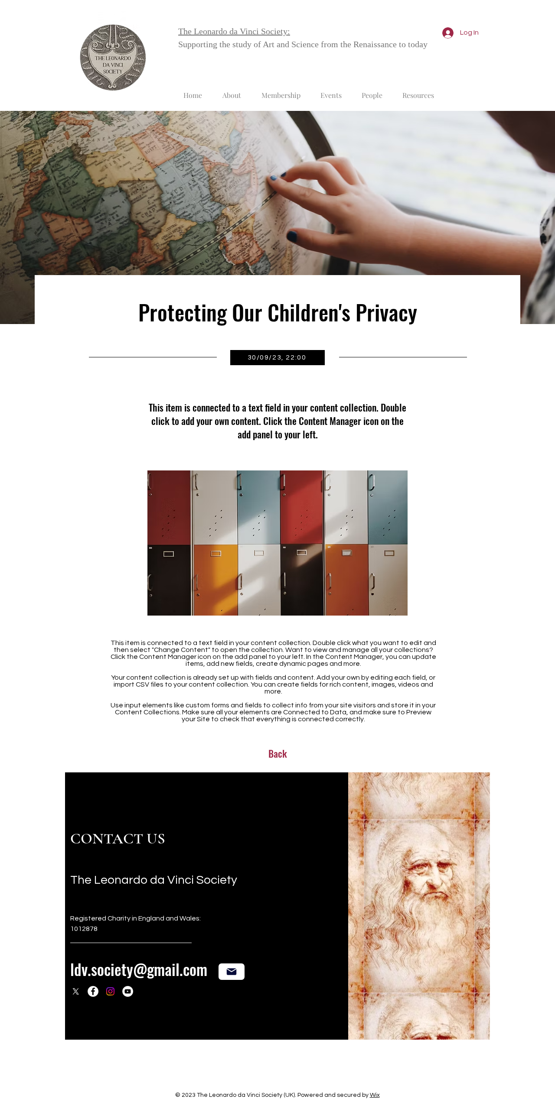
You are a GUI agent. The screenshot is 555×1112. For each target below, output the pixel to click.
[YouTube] (127, 991)
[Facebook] (93, 991)
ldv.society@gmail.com (138, 969)
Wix (375, 1095)
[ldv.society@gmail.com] (232, 971)
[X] (75, 991)
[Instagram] (110, 991)
